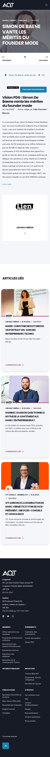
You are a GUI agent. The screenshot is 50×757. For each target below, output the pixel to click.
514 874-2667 (7, 592)
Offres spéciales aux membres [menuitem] (10, 633)
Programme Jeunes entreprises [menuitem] (33, 678)
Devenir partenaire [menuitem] (32, 717)
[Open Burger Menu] (46, 5)
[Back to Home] (8, 6)
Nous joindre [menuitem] (30, 721)
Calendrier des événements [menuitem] (31, 633)
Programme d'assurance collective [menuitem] (12, 639)
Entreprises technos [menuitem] (10, 650)
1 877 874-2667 (22, 611)
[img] (39, 75)
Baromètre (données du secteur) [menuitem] (12, 696)
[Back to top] (5, 745)
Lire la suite (6, 184)
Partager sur (11, 87)
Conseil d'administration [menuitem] (31, 704)
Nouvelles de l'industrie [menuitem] (12, 705)
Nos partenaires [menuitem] (31, 713)
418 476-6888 (7, 611)
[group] (25, 75)
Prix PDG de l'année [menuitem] (33, 684)
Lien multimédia (9, 20)
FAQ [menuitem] (26, 699)
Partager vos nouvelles (33, 89)
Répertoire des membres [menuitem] (8, 655)
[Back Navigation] (25, 57)
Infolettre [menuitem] (6, 713)
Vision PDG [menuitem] (29, 642)
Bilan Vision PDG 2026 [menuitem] (11, 701)
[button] (5, 75)
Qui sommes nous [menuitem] (32, 695)
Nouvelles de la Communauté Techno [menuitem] (11, 661)
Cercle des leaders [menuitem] (32, 638)
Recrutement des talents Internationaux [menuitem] (11, 645)
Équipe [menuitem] (28, 709)
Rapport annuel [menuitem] (8, 709)
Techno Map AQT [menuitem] (32, 674)
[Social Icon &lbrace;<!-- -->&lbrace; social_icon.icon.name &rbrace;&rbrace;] (4, 616)
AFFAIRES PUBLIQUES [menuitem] (11, 669)
